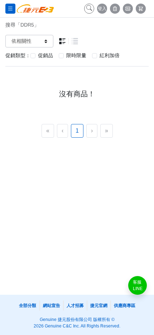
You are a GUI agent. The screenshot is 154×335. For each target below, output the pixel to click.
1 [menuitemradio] (77, 131)
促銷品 (45, 55)
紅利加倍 (110, 55)
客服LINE (138, 285)
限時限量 (76, 55)
